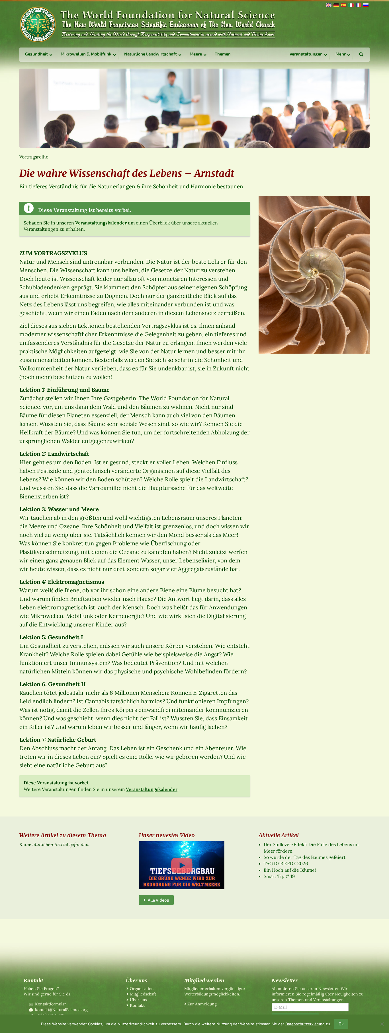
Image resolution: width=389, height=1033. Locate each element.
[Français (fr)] (358, 4)
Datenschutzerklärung (305, 1024)
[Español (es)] (343, 4)
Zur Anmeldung (202, 1004)
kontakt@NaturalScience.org (61, 1009)
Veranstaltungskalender (101, 223)
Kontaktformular (50, 1004)
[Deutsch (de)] (336, 4)
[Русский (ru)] (365, 4)
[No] (382, 1024)
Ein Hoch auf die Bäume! (290, 870)
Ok (341, 1023)
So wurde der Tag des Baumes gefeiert (304, 857)
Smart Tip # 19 (279, 876)
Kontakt (137, 1005)
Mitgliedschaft (143, 994)
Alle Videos (157, 899)
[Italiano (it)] (350, 4)
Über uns (138, 999)
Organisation (142, 988)
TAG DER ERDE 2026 (286, 863)
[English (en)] (328, 4)
